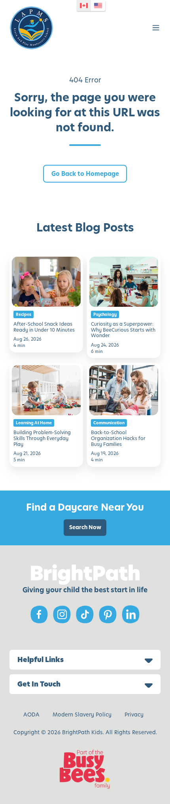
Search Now (85, 527)
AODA (31, 714)
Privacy (134, 714)
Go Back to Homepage (85, 174)
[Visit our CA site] (83, 5)
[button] (156, 27)
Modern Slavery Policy (82, 714)
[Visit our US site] (98, 5)
